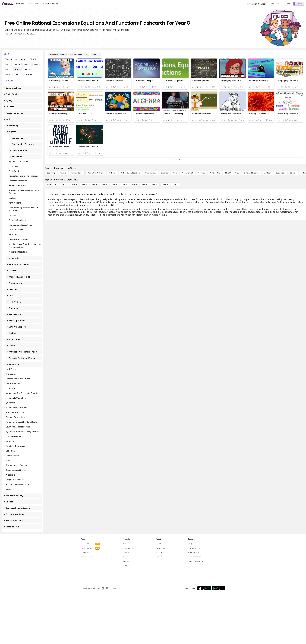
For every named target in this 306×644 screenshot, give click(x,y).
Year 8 (17, 69)
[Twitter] (98, 588)
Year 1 (23, 59)
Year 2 (33, 59)
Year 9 (27, 69)
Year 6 (37, 64)
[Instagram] (107, 588)
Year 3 (7, 64)
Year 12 (28, 74)
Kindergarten (10, 59)
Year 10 (7, 74)
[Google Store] (218, 588)
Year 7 (7, 69)
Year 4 (17, 64)
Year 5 (27, 64)
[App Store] (204, 588)
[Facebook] (103, 588)
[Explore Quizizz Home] (7, 3)
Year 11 (18, 74)
